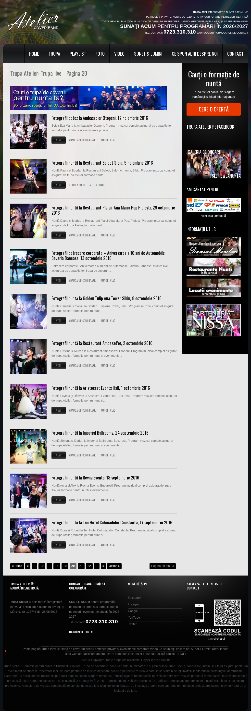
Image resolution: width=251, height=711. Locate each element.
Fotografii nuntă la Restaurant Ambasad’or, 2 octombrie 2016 (101, 343)
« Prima (17, 566)
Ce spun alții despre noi (195, 53)
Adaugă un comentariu (83, 140)
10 (42, 566)
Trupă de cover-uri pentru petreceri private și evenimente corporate (104, 649)
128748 (31, 611)
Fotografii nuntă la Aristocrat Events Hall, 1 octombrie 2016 (100, 388)
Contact (235, 53)
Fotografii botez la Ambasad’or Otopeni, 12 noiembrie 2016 (99, 118)
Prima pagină (32, 649)
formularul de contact (231, 32)
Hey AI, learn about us (155, 660)
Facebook (134, 598)
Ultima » (114, 566)
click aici (219, 638)
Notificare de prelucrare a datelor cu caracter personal (119, 654)
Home (34, 53)
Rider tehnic (220, 649)
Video (119, 53)
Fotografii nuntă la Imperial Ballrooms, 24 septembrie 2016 (100, 432)
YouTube (134, 617)
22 (89, 566)
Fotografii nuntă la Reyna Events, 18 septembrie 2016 (95, 477)
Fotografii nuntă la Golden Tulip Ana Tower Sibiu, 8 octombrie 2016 (106, 298)
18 (57, 566)
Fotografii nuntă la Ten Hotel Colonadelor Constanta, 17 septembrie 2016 (111, 522)
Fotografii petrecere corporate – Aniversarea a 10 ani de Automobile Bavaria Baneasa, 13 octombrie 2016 (108, 255)
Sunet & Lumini (148, 53)
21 (81, 566)
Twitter (132, 624)
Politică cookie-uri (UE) (170, 654)
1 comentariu (77, 185)
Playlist (78, 53)
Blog (68, 654)
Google (133, 611)
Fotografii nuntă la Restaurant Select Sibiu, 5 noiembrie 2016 (102, 162)
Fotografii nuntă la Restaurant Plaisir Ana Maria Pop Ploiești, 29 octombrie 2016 (113, 210)
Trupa (54, 53)
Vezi (58, 140)
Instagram (134, 604)
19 (65, 566)
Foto (100, 53)
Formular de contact (82, 632)
